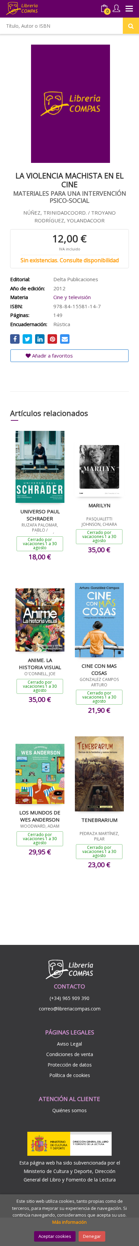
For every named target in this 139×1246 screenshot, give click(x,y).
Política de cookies (69, 1075)
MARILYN (99, 505)
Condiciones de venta (69, 1054)
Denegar (92, 1236)
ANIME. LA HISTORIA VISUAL (40, 663)
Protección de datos (70, 1064)
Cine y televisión (72, 297)
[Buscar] (131, 26)
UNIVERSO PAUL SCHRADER (40, 514)
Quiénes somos (69, 1110)
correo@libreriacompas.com (70, 1008)
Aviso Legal (69, 1044)
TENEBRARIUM (99, 819)
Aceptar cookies (54, 1236)
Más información (69, 1222)
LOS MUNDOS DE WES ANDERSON (39, 816)
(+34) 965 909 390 (69, 998)
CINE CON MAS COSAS (99, 669)
